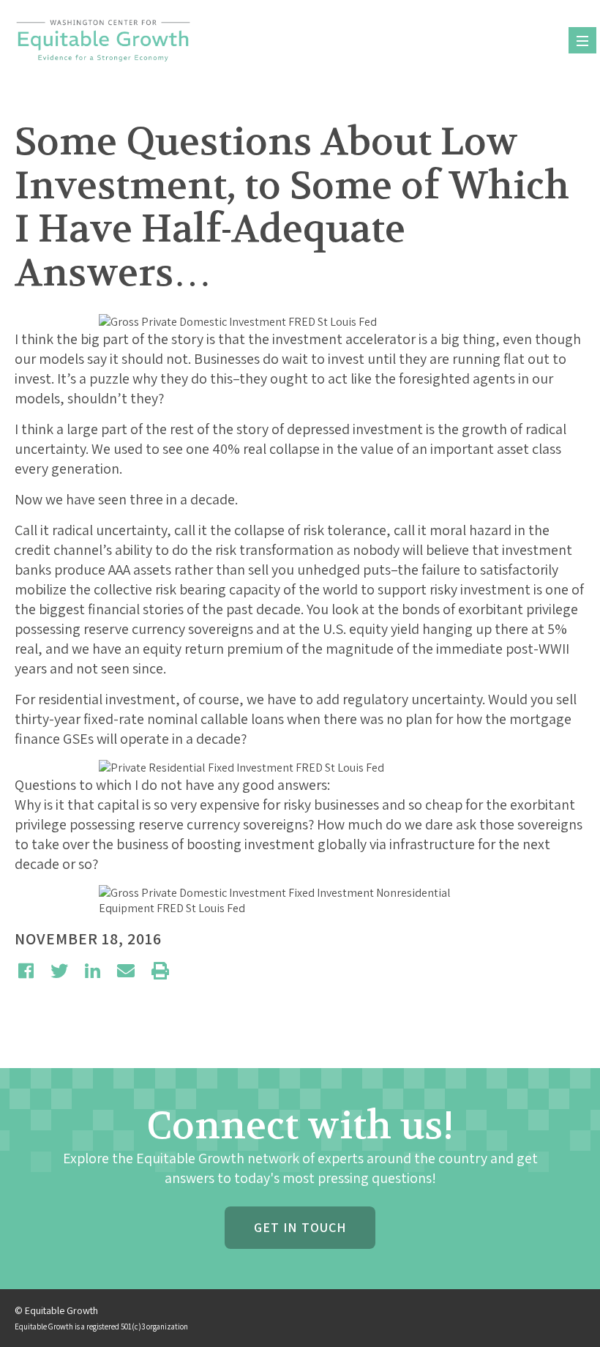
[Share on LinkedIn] (92, 970)
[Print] (160, 970)
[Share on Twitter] (59, 970)
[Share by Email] (126, 970)
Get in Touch (300, 1227)
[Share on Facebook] (26, 970)
